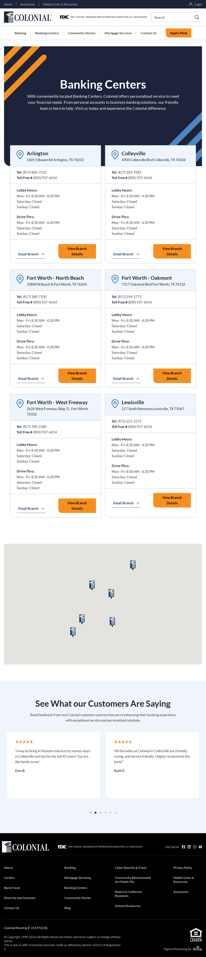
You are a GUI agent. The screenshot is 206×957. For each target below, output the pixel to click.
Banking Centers (47, 33)
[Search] (197, 17)
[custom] (183, 846)
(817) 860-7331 (35, 172)
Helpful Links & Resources (60, 4)
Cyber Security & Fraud (130, 867)
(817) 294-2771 (130, 297)
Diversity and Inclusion (20, 898)
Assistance (27, 4)
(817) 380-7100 (35, 297)
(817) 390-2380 (35, 427)
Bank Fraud (12, 888)
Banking (20, 33)
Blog (67, 908)
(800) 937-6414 (45, 178)
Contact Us (149, 33)
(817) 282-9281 (130, 172)
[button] (82, 619)
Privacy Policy (182, 867)
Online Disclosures (128, 906)
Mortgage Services (118, 33)
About (8, 4)
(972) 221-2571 (130, 421)
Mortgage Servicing (77, 877)
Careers (9, 877)
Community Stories (82, 33)
